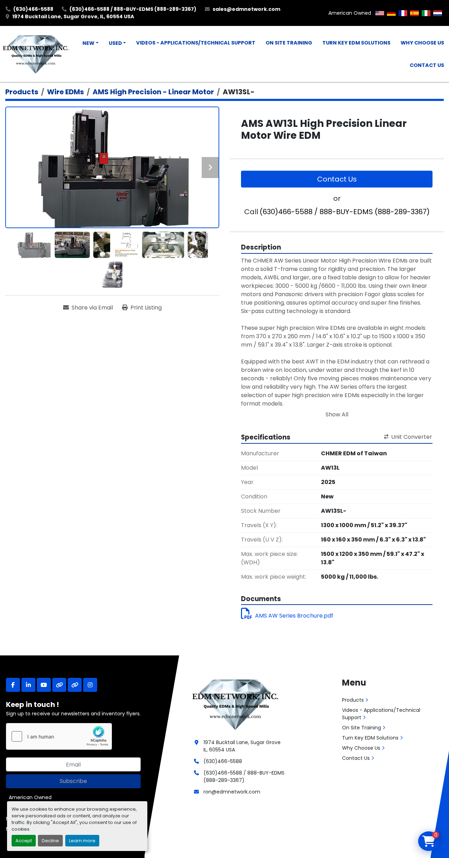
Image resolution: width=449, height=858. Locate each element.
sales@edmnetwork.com (246, 9)
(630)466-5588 (33, 9)
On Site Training (289, 42)
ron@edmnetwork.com (231, 791)
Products (353, 699)
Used (115, 43)
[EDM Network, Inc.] (235, 703)
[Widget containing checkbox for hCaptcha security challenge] (59, 736)
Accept (23, 841)
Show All (337, 414)
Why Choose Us (422, 42)
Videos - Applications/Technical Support (195, 42)
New (88, 43)
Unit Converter (411, 437)
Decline (50, 841)
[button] (90, 43)
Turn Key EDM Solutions (356, 42)
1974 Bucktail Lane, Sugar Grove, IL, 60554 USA (73, 16)
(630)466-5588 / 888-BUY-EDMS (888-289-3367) (132, 9)
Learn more (82, 841)
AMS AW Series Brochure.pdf (294, 616)
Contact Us (427, 65)
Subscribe (73, 781)
